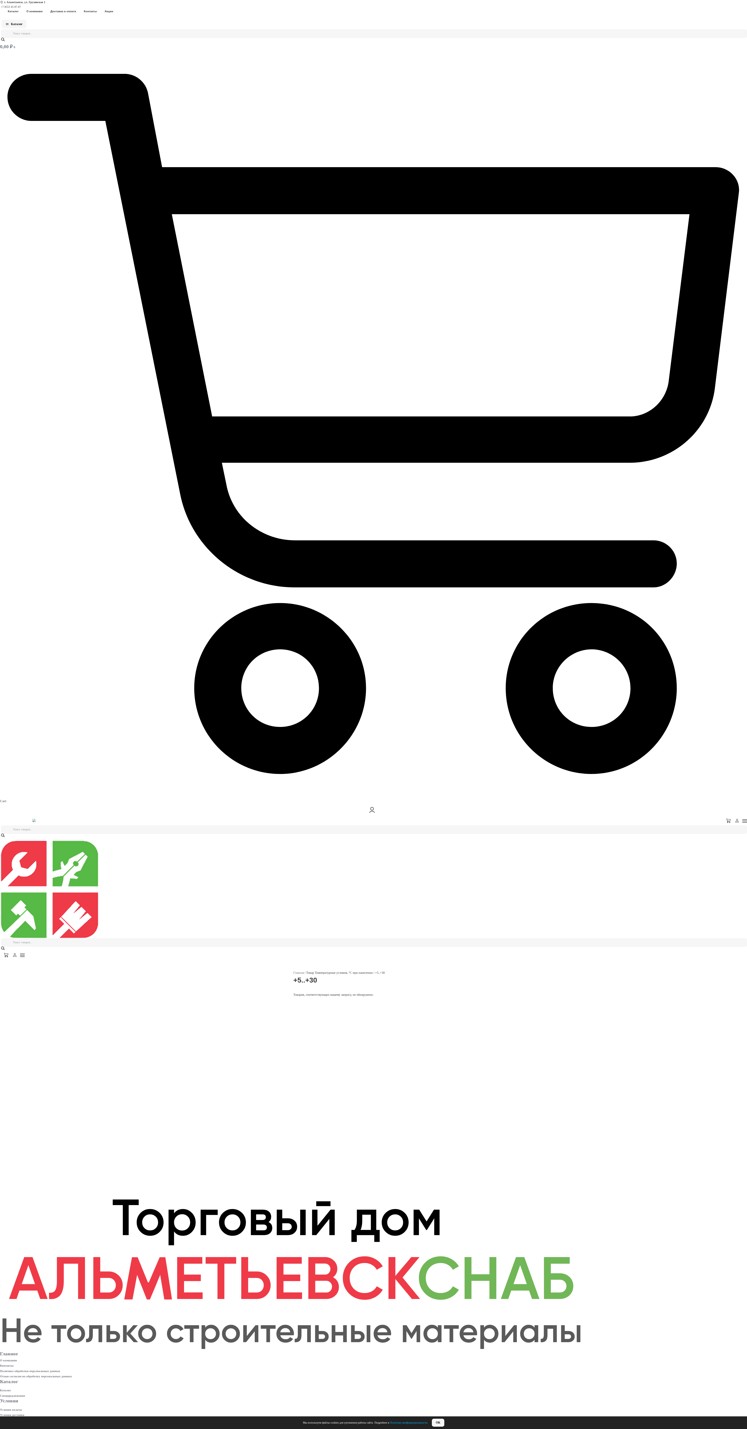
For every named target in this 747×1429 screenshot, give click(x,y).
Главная (298, 972)
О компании (34, 11)
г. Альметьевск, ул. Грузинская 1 (24, 2)
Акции (109, 11)
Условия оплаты (11, 1409)
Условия (9, 1400)
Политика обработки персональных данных (30, 1371)
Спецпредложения (12, 1395)
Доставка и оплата (63, 11)
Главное (9, 1353)
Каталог (13, 11)
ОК (438, 1422)
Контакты (90, 11)
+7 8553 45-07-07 (10, 6)
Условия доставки (12, 1415)
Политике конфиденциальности (408, 1422)
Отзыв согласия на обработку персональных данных (36, 1376)
